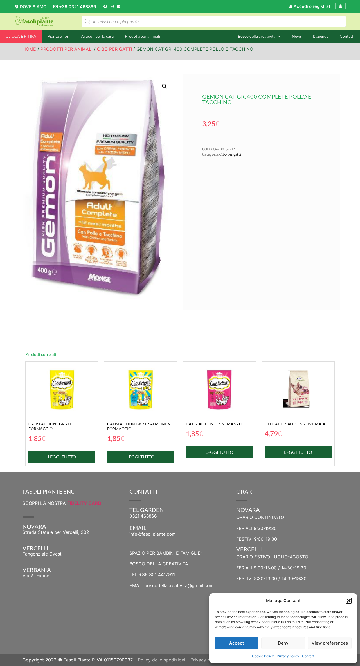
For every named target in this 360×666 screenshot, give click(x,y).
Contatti (308, 656)
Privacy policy (288, 656)
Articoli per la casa (97, 36)
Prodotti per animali (142, 36)
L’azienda (320, 36)
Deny (283, 643)
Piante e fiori (59, 36)
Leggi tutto (62, 456)
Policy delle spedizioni (161, 660)
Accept (236, 643)
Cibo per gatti (114, 49)
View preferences (330, 643)
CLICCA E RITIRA (21, 36)
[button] (349, 600)
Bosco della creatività (256, 36)
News (297, 36)
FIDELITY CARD (84, 503)
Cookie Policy (263, 656)
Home (29, 49)
